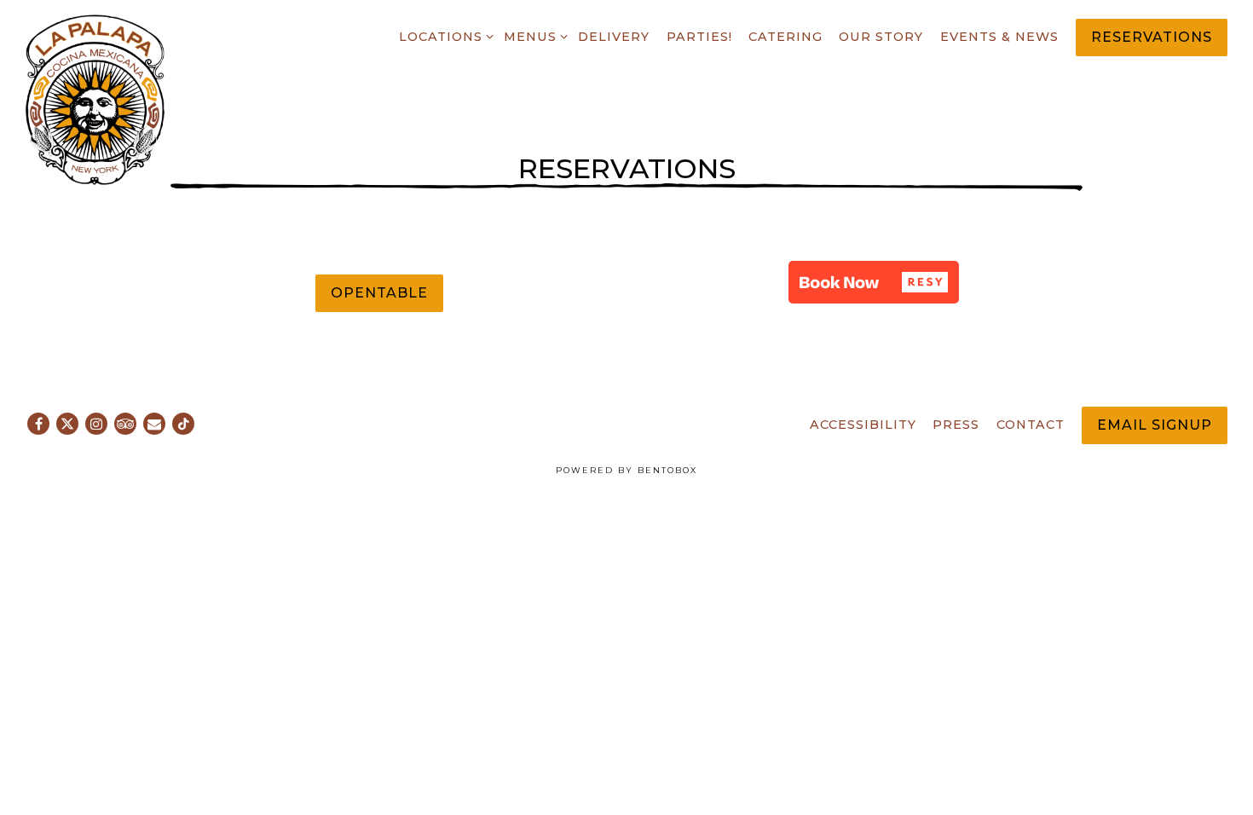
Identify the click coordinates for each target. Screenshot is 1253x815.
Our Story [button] (881, 36)
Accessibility (863, 424)
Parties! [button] (699, 36)
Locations (443, 36)
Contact (1030, 424)
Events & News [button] (999, 36)
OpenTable (379, 293)
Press (956, 424)
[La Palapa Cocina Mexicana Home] (98, 99)
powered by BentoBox (626, 470)
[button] (873, 282)
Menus (533, 36)
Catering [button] (785, 36)
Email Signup (1154, 425)
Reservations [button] (1151, 37)
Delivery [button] (614, 36)
